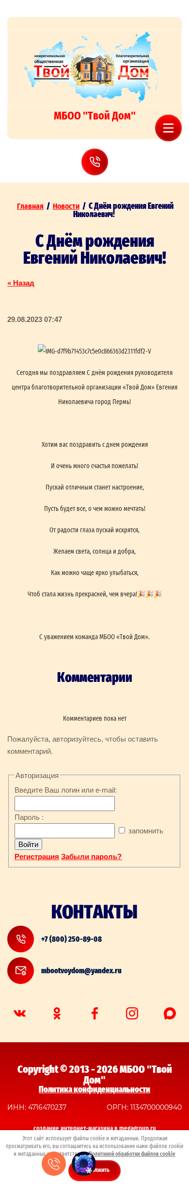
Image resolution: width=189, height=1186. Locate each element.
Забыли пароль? (91, 856)
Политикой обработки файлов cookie (132, 1154)
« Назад (20, 283)
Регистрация (37, 856)
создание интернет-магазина (73, 1128)
